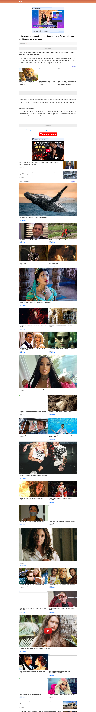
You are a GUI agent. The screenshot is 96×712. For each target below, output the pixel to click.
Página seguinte (48, 134)
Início (20, 1)
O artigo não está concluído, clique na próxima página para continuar (48, 130)
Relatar (28, 44)
